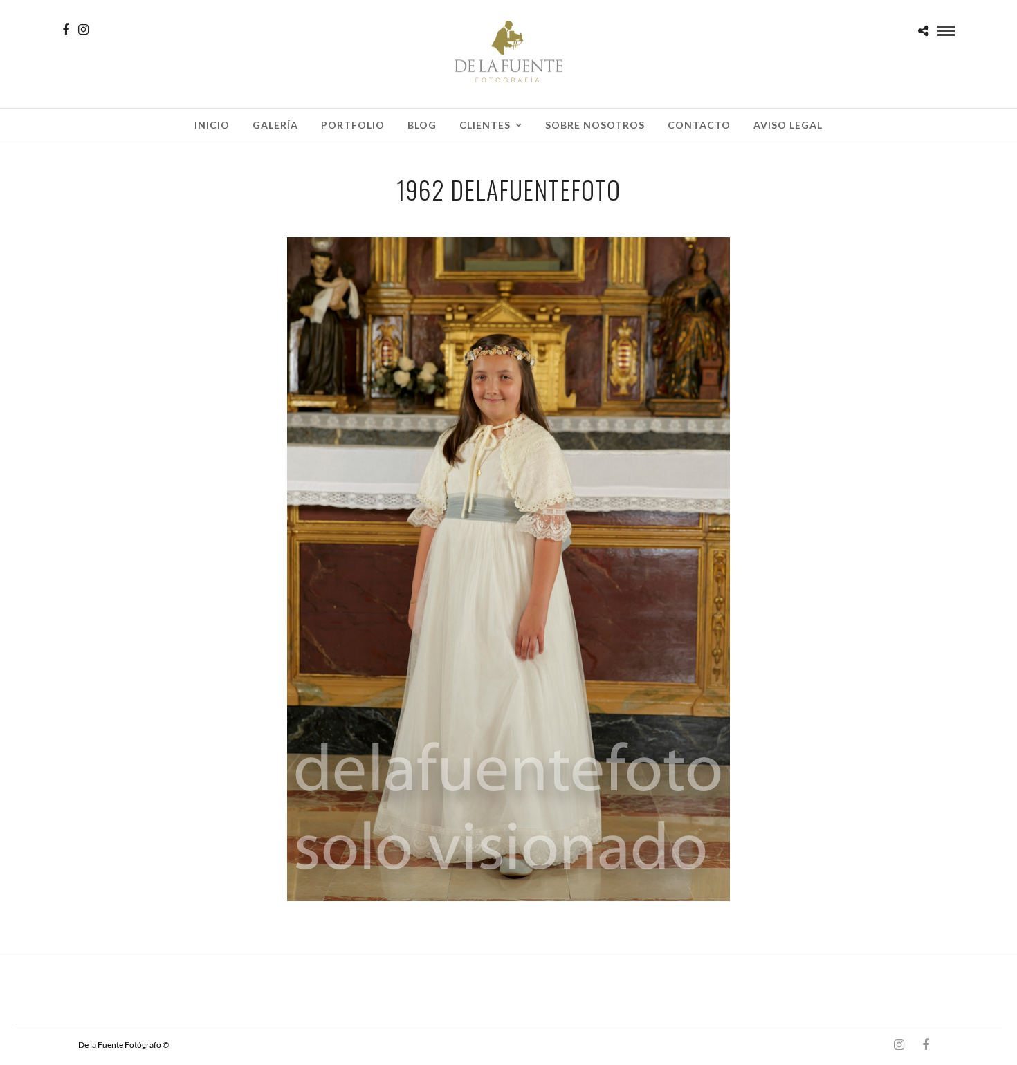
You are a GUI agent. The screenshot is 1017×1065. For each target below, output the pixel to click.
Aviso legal (788, 125)
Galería (275, 125)
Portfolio (353, 125)
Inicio (212, 125)
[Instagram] (83, 30)
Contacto (699, 125)
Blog (422, 125)
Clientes (485, 125)
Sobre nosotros (595, 125)
